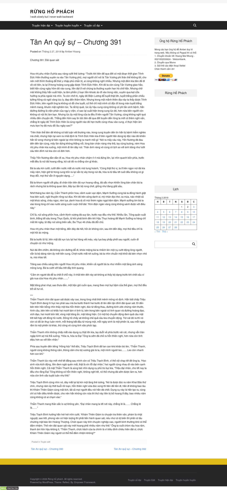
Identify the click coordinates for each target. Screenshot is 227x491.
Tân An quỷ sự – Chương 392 (130, 449)
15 (182, 217)
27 (169, 227)
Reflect (66, 482)
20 (169, 222)
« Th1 (157, 231)
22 (182, 222)
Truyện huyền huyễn (67, 25)
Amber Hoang (72, 51)
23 (188, 222)
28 (175, 227)
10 (194, 211)
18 (157, 222)
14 (175, 217)
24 (194, 222)
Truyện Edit (149, 480)
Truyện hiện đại (41, 25)
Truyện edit (45, 441)
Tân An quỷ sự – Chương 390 (47, 449)
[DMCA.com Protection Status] (9, 489)
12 (163, 217)
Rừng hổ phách (52, 11)
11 (157, 217)
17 (194, 217)
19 (163, 222)
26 (163, 227)
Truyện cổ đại (92, 25)
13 (169, 217)
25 (157, 227)
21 (175, 222)
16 (188, 217)
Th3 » (165, 231)
